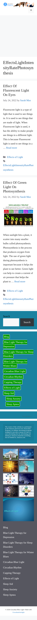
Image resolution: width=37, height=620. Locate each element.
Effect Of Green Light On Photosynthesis (15, 187)
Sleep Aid (9, 393)
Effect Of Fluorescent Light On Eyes (16, 90)
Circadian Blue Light (14, 371)
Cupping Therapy (12, 382)
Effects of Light (15, 157)
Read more (11, 147)
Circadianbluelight (18, 612)
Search (6, 316)
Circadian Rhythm (13, 376)
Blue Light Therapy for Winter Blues (15, 363)
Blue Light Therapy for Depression (15, 344)
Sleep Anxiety (13, 398)
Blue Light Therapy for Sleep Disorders (18, 354)
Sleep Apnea (12, 404)
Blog (6, 336)
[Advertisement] (18, 35)
